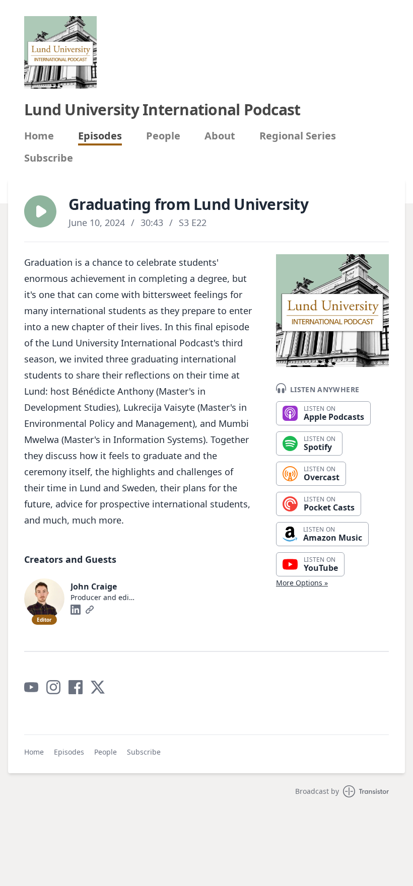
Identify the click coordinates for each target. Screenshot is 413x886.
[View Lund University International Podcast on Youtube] (31, 687)
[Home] (60, 52)
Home (39, 136)
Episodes (100, 136)
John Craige (94, 586)
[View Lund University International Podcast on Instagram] (53, 687)
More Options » (302, 582)
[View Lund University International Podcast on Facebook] (75, 687)
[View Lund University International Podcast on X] (98, 687)
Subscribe (48, 158)
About (219, 136)
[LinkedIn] (76, 610)
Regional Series (297, 136)
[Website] (90, 610)
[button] (40, 211)
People (163, 136)
